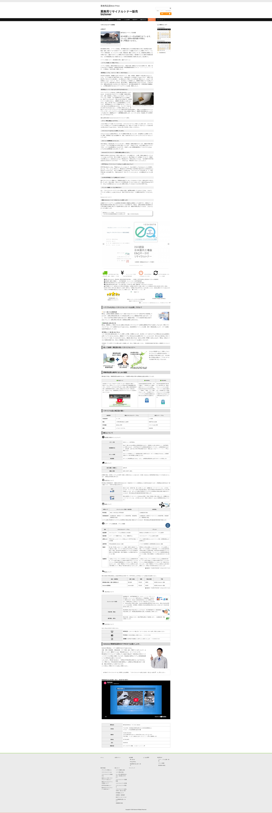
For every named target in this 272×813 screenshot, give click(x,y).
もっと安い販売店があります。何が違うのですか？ (121, 776)
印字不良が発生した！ (107, 785)
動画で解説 (103, 767)
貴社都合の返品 (161, 765)
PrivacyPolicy (133, 761)
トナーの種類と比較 (120, 770)
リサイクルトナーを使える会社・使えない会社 (143, 672)
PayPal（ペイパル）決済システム (147, 596)
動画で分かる (143, 19)
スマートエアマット (145, 67)
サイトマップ (160, 19)
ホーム (103, 19)
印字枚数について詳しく (138, 289)
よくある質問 (127, 19)
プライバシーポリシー (161, 448)
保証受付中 (135, 19)
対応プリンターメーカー (121, 797)
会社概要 (119, 19)
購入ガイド (151, 19)
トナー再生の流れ (120, 772)
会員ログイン (111, 19)
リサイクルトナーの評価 (121, 783)
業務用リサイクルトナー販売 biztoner (119, 13)
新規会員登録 (168, 10)
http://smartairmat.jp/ (120, 212)
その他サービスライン (139, 745)
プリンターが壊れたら (107, 770)
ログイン (162, 10)
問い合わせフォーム (143, 736)
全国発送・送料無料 (120, 795)
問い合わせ (132, 759)
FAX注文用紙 (148, 635)
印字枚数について (120, 792)
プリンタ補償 (161, 763)
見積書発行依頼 (156, 638)
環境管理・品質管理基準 (111, 387)
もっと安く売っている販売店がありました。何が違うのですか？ (155, 302)
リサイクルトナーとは (107, 772)
